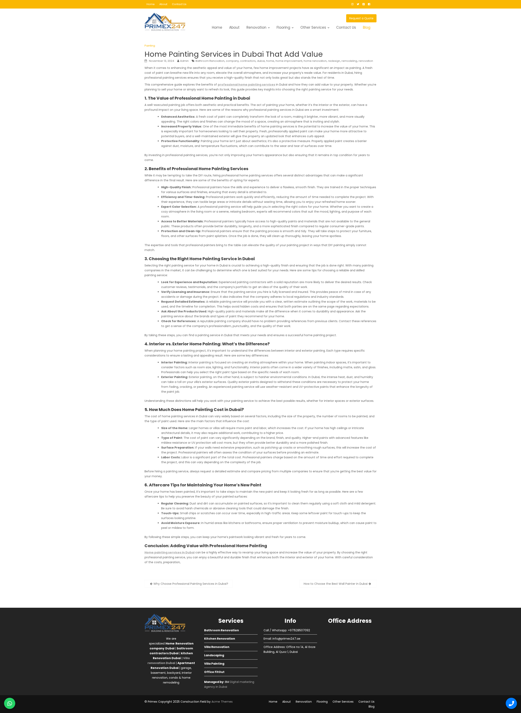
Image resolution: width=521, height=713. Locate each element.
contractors (248, 61)
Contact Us (179, 4)
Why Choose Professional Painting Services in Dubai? (190, 584)
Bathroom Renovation (210, 61)
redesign (334, 61)
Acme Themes (222, 702)
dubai (261, 61)
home (270, 61)
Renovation (256, 27)
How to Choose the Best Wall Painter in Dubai (336, 584)
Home (151, 4)
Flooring (283, 27)
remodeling (349, 61)
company (232, 61)
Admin (184, 61)
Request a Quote (361, 18)
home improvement (289, 61)
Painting (149, 46)
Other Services (313, 27)
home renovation (315, 61)
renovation (366, 61)
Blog (366, 27)
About (163, 4)
